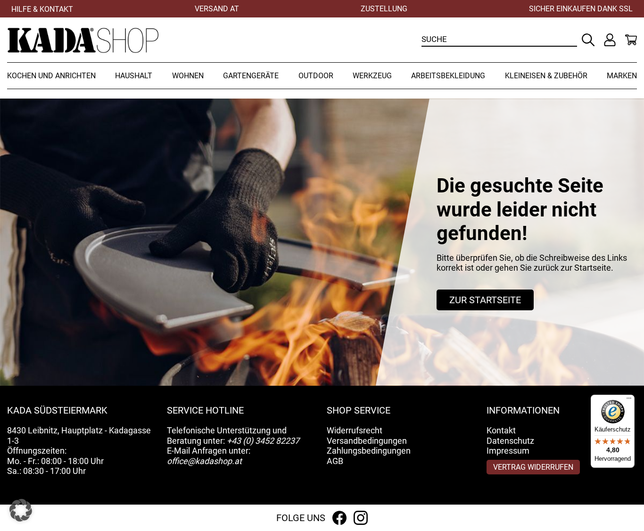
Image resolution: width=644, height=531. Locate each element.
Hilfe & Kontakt (42, 9)
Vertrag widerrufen (533, 467)
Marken (622, 75)
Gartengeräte (251, 75)
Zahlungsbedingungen (369, 451)
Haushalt (133, 75)
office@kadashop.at (204, 461)
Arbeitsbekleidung (448, 75)
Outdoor (315, 75)
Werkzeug (372, 75)
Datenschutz (510, 441)
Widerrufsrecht (354, 430)
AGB (335, 461)
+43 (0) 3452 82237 (263, 441)
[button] (20, 510)
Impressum (508, 451)
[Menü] (629, 400)
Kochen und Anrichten (51, 75)
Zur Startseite (485, 300)
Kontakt (501, 430)
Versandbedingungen (367, 441)
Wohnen (188, 75)
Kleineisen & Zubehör (546, 75)
